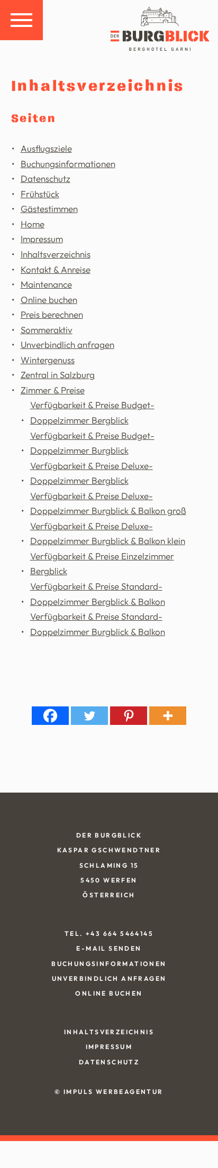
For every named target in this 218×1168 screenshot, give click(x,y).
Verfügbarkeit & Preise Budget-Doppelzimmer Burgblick (92, 443)
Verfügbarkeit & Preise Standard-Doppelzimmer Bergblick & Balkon (97, 594)
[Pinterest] (128, 715)
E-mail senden (108, 948)
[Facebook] (50, 715)
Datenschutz (45, 178)
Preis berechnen (52, 314)
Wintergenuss (48, 359)
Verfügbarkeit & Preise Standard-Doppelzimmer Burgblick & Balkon (97, 624)
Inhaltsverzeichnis (55, 254)
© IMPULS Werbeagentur (108, 1092)
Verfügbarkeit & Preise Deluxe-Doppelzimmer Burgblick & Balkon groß (108, 503)
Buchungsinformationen (68, 163)
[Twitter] (89, 715)
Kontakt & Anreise (55, 269)
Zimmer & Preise (53, 390)
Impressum (42, 238)
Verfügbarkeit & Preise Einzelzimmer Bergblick (102, 563)
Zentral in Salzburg (58, 374)
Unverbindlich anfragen (67, 344)
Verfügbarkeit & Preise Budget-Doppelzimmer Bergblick (92, 412)
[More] (167, 715)
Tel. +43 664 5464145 (109, 933)
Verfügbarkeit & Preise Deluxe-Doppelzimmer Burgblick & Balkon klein (107, 533)
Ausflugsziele (46, 148)
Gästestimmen (49, 208)
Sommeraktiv (46, 329)
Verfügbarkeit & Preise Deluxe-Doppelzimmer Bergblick (91, 473)
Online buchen (49, 299)
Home (32, 223)
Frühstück (40, 193)
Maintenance (46, 284)
